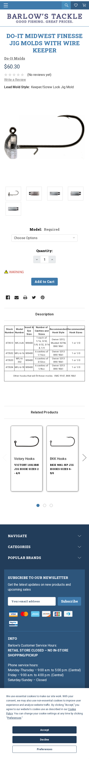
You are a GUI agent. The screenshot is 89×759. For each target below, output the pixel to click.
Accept (44, 730)
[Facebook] (8, 297)
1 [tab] (38, 505)
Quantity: (44, 251)
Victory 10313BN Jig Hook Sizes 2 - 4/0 (26, 469)
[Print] (25, 297)
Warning (16, 272)
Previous (4, 457)
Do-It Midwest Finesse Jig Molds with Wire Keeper (44, 43)
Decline (44, 739)
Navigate (17, 536)
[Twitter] (34, 297)
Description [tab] (44, 314)
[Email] (16, 297)
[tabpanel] (44, 361)
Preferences (44, 749)
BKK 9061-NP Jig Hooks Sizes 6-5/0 (62, 469)
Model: (45, 229)
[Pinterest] (42, 297)
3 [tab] (51, 505)
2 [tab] (44, 505)
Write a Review (15, 80)
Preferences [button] (14, 717)
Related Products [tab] (44, 412)
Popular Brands (24, 557)
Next (84, 457)
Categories (19, 547)
